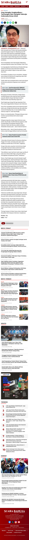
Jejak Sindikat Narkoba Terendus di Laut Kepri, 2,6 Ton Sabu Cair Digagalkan (9, 300)
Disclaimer (9, 532)
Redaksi (4, 530)
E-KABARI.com (8, 527)
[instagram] (16, 522)
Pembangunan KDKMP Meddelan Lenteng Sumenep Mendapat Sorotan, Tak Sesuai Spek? (14, 494)
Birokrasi (17, 6)
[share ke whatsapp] (8, 23)
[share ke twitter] (5, 23)
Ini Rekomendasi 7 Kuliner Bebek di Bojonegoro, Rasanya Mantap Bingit (15, 436)
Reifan (2, 18)
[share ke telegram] (10, 23)
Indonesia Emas (9, 223)
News (6, 6)
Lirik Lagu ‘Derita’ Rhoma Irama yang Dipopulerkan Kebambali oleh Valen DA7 (16, 410)
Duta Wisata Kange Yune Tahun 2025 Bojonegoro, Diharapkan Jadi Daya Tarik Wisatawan (12, 343)
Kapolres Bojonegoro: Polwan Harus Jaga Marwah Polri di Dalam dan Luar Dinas (9, 317)
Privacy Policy (18, 532)
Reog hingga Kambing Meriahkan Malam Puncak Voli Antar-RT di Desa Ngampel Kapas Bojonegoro (9, 292)
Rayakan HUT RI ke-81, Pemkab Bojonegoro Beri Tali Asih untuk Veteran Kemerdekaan (14, 488)
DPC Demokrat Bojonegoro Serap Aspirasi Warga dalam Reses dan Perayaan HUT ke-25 (9, 284)
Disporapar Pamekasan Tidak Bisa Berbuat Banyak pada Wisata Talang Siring (13, 350)
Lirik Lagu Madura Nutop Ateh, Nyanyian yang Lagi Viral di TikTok (16, 425)
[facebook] (9, 522)
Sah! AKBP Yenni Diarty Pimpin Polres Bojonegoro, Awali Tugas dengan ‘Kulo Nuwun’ (15, 421)
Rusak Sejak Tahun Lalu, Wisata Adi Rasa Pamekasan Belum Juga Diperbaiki (12, 367)
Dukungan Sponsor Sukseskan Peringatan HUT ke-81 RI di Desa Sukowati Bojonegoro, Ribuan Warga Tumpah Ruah (16, 441)
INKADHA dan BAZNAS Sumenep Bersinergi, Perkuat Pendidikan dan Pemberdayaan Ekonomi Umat (14, 500)
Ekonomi (23, 6)
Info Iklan (10, 530)
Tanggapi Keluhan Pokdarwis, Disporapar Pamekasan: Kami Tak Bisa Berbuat (12, 356)
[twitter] (13, 522)
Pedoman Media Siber (20, 530)
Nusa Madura (21, 527)
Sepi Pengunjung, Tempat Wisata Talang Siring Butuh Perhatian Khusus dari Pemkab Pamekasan (14, 361)
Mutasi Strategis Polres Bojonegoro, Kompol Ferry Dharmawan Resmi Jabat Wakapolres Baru (15, 450)
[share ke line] (13, 23)
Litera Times (14, 527)
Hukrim (11, 6)
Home (2, 6)
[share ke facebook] (2, 23)
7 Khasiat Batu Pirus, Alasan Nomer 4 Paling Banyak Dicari (15, 445)
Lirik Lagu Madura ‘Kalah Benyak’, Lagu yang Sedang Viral (15, 406)
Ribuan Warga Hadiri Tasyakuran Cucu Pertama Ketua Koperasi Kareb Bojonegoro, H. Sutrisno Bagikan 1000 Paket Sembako (15, 430)
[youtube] (19, 522)
